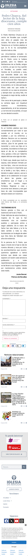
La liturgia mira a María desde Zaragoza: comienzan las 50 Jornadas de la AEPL (18, 361)
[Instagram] (9, 2)
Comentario (6, 298)
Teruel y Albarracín (6, 376)
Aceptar (14, 542)
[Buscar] (24, 467)
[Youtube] (7, 2)
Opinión (5, 504)
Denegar (14, 546)
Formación (6, 507)
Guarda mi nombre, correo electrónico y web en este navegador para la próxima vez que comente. (13, 334)
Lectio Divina (4, 412)
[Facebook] (3, 2)
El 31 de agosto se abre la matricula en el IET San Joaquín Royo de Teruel (18, 379)
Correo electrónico (8, 324)
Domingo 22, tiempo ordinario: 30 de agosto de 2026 (18, 414)
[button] (25, 525)
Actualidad (14, 11)
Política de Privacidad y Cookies (4, 552)
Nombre (5, 318)
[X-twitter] (5, 2)
